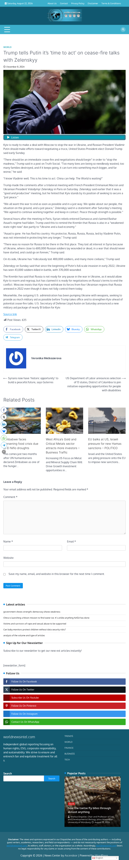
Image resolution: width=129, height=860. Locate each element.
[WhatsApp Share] (4, 438)
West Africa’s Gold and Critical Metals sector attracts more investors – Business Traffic (63, 445)
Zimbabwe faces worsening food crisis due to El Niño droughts (20, 443)
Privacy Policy (77, 3)
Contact (64, 3)
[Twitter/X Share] (4, 417)
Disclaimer (93, 3)
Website (8, 557)
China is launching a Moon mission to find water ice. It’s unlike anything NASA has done (46, 617)
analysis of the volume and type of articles (24, 635)
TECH (67, 759)
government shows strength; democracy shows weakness (31, 611)
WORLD (7, 47)
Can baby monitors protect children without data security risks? (34, 629)
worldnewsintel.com (17, 845)
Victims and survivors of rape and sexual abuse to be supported (34, 623)
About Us (52, 3)
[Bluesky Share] (4, 431)
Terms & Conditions (111, 3)
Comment (10, 497)
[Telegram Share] (4, 445)
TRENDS (68, 736)
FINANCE (68, 747)
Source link (10, 314)
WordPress (101, 855)
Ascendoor (71, 855)
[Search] (123, 29)
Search (7, 773)
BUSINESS (69, 753)
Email (71, 541)
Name (8, 541)
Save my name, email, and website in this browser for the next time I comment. (57, 574)
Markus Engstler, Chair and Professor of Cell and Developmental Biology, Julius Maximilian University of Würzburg (91, 819)
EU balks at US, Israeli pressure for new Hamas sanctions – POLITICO (104, 443)
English (99, 858)
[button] (4, 452)
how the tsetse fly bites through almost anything (89, 809)
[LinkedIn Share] (4, 424)
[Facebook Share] (4, 410)
